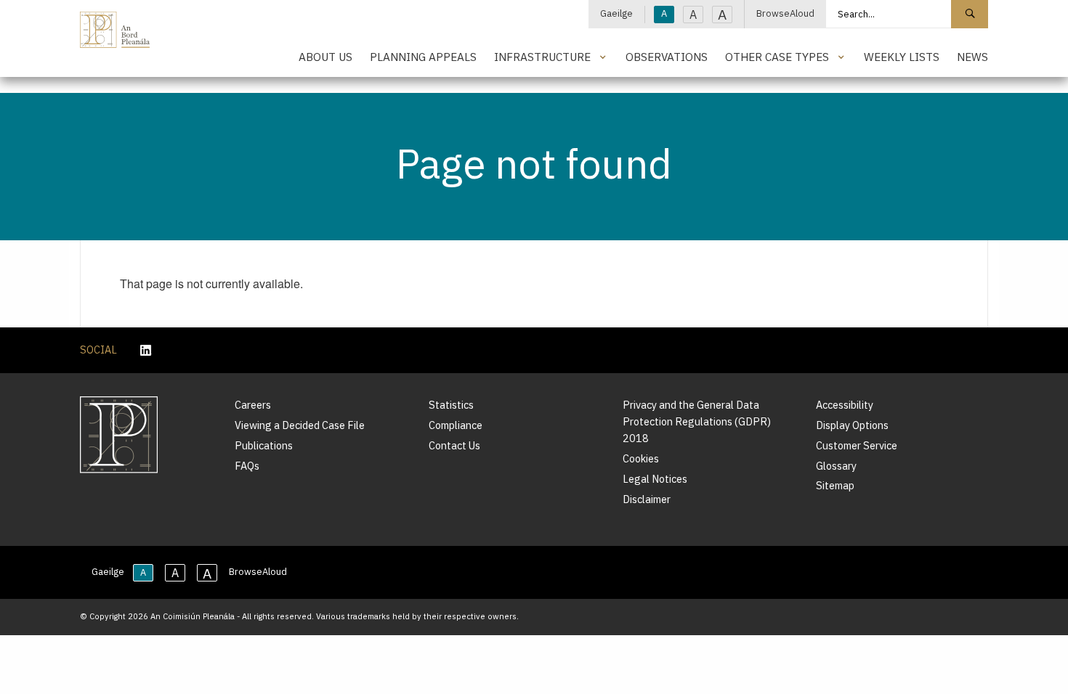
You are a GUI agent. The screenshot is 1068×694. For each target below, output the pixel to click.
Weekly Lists (901, 56)
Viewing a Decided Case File (300, 425)
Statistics (451, 405)
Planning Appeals (423, 56)
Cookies (641, 458)
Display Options (852, 425)
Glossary (836, 466)
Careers (253, 405)
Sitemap (835, 485)
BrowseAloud (785, 13)
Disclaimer (647, 499)
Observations (667, 56)
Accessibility (844, 405)
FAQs (247, 466)
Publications (264, 445)
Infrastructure (542, 56)
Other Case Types (777, 56)
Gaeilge (616, 13)
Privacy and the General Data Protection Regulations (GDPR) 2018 (697, 421)
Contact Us (454, 445)
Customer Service (856, 445)
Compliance (455, 425)
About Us (325, 56)
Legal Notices (655, 479)
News (972, 56)
